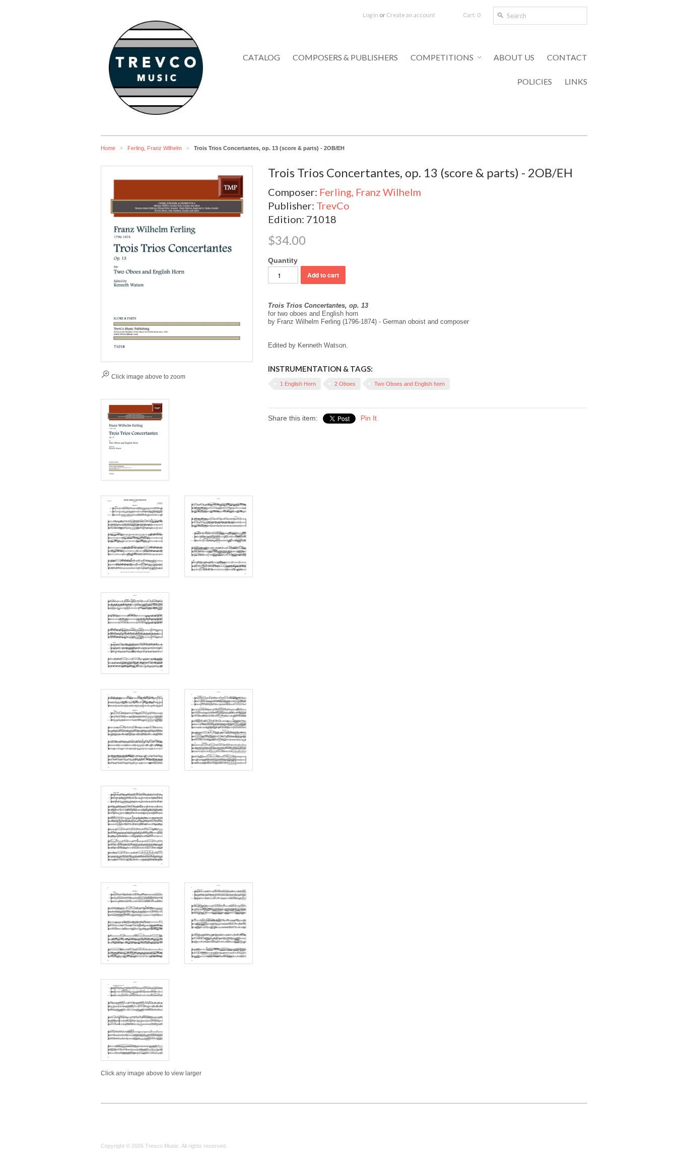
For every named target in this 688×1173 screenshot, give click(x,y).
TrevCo (333, 205)
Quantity (283, 260)
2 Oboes (345, 384)
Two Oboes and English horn (409, 384)
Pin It (369, 418)
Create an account (410, 15)
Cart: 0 (471, 15)
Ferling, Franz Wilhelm (154, 148)
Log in (370, 15)
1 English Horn (298, 384)
